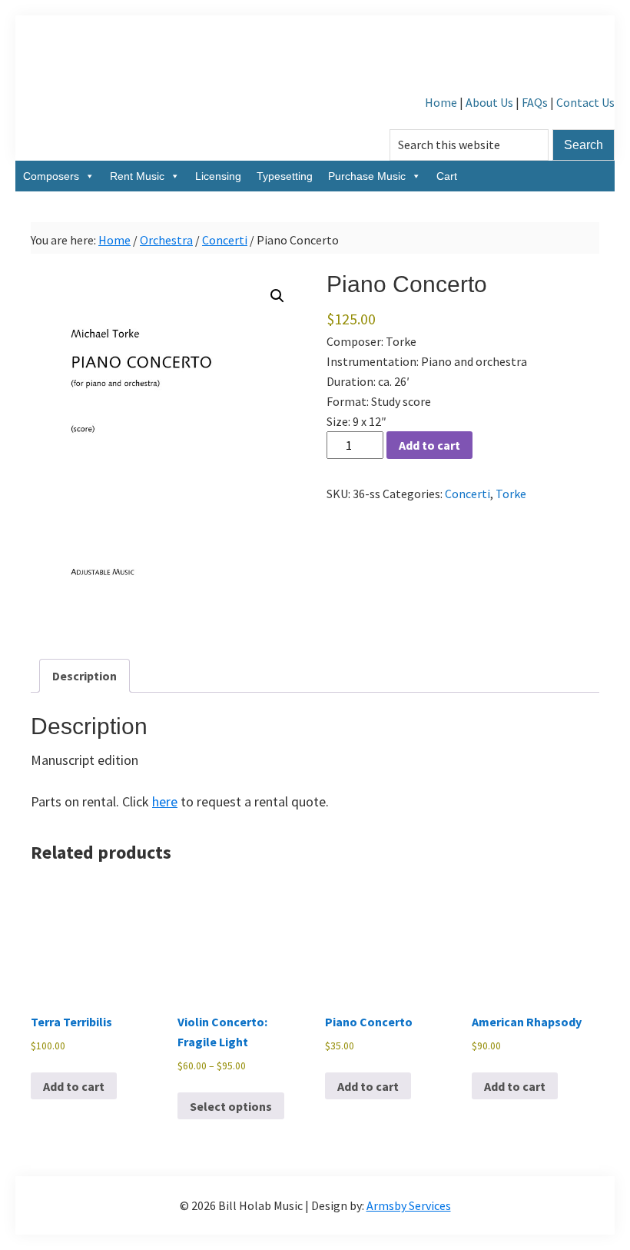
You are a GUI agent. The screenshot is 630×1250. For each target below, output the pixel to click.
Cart (446, 176)
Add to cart (429, 445)
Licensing (218, 176)
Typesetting (285, 176)
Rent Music (137, 176)
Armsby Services (408, 1205)
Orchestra (166, 240)
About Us (489, 102)
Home (441, 102)
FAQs (535, 102)
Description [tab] (84, 675)
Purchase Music (367, 176)
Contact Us (585, 102)
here (164, 801)
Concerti (224, 240)
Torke (511, 493)
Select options (231, 1106)
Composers (51, 176)
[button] (277, 296)
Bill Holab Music (315, 53)
